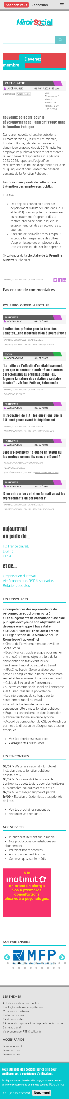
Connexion (39, 5)
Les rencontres (11, 1050)
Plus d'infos (56, 1084)
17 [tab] (42, 968)
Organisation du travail (17, 344)
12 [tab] (13, 968)
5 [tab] (31, 963)
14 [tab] (25, 968)
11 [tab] (65, 963)
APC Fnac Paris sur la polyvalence (28, 691)
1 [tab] (8, 963)
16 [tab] (36, 968)
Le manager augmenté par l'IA (35, 792)
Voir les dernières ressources (28, 739)
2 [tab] (13, 963)
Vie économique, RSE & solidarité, (28, 581)
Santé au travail (13, 472)
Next (62, 958)
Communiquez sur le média (27, 859)
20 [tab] (59, 968)
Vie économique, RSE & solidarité (22, 1031)
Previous (7, 958)
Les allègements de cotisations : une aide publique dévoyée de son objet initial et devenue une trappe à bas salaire (34, 622)
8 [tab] (48, 963)
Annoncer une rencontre (25, 814)
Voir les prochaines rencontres (29, 809)
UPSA (7, 556)
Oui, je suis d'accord (16, 1093)
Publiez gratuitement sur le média (31, 837)
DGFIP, (8, 551)
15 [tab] (31, 968)
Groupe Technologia (46, 472)
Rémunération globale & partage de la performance (33, 1023)
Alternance (23, 94)
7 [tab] (42, 963)
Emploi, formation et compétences (23, 279)
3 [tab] (19, 963)
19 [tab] (54, 968)
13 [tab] (19, 968)
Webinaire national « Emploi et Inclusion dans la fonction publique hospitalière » (29, 770)
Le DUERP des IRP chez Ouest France (32, 631)
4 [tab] (25, 963)
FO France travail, (16, 546)
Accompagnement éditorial (27, 854)
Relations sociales (43, 344)
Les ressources (11, 1054)
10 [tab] (59, 963)
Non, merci (42, 1092)
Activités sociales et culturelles (21, 1003)
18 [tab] (48, 968)
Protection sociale (13, 1015)
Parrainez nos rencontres (26, 850)
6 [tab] (36, 963)
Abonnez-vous (16, 5)
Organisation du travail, (20, 576)
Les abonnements (13, 1046)
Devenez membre (22, 61)
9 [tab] (54, 963)
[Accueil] (34, 22)
